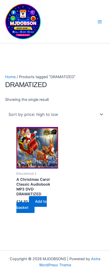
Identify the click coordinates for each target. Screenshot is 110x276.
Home (10, 77)
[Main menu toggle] (100, 21)
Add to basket (31, 204)
